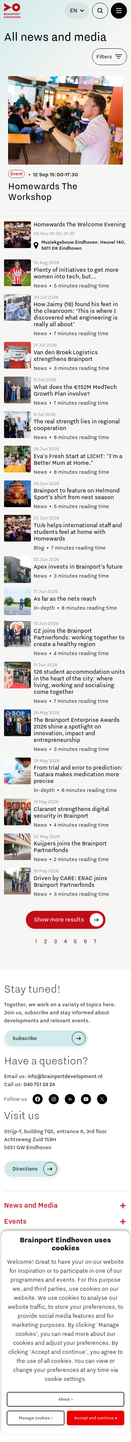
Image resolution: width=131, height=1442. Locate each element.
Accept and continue (94, 1418)
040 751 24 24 (39, 1084)
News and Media (31, 1206)
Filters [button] (104, 57)
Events (15, 1222)
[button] (123, 1206)
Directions (25, 1169)
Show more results (59, 919)
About (64, 1399)
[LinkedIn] (69, 1099)
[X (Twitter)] (102, 1099)
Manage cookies (34, 1418)
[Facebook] (37, 1099)
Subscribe (24, 1038)
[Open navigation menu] (119, 11)
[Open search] (100, 11)
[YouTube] (86, 1099)
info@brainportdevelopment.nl (65, 1076)
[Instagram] (53, 1099)
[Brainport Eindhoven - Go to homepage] (12, 10)
